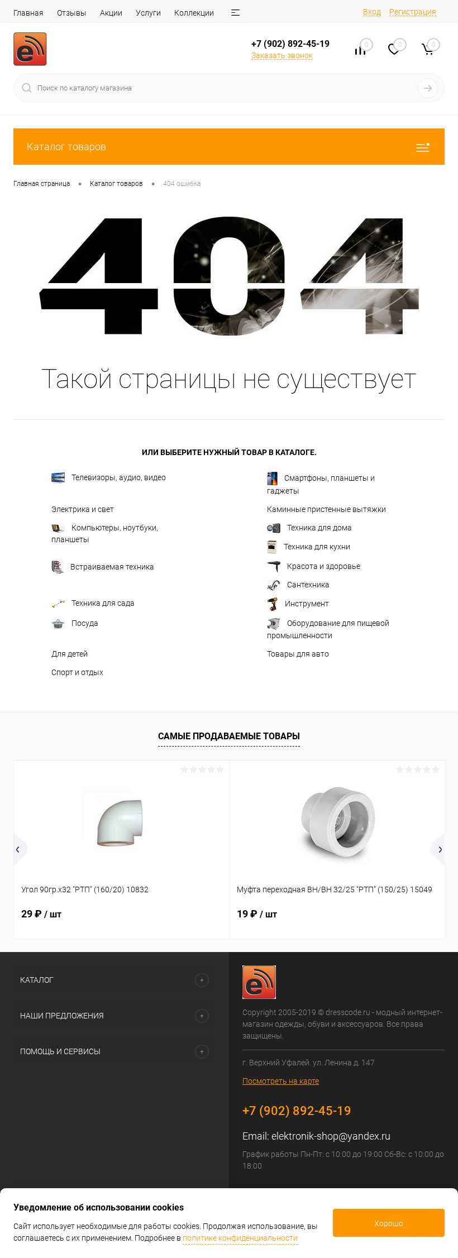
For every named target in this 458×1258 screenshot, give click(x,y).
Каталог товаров (66, 146)
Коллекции (194, 12)
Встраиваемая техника (112, 566)
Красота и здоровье (323, 566)
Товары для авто (298, 653)
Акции (111, 12)
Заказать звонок (282, 55)
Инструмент (307, 603)
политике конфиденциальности (240, 1237)
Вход (372, 11)
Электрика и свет (82, 509)
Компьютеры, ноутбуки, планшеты (104, 533)
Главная (28, 12)
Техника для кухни (317, 546)
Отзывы (72, 12)
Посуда (84, 623)
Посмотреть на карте (280, 1081)
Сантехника (308, 584)
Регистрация (412, 11)
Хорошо (388, 1223)
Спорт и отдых (77, 672)
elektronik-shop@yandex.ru (330, 1136)
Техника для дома (319, 527)
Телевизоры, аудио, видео (118, 477)
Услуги (148, 12)
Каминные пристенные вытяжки (326, 509)
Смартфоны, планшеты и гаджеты (321, 484)
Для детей (69, 653)
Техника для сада (103, 603)
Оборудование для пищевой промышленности (328, 629)
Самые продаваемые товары (229, 736)
